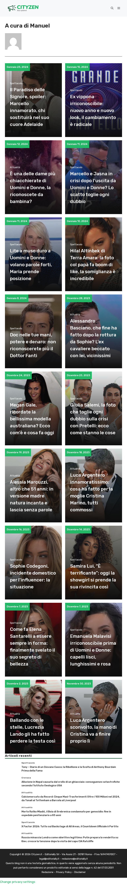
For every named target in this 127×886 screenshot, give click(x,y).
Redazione (47, 872)
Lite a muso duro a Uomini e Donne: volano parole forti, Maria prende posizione (31, 264)
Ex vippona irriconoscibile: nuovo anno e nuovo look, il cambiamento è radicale (93, 110)
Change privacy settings (17, 882)
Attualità (15, 167)
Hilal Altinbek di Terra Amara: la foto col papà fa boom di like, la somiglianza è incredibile (92, 264)
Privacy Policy (64, 872)
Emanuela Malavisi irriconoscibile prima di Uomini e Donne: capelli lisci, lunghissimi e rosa (93, 650)
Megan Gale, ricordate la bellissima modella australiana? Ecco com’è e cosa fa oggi (32, 418)
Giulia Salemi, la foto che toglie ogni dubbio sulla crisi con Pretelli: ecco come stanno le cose (93, 418)
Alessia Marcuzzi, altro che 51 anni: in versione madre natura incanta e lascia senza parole (31, 495)
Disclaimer (80, 872)
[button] (112, 8)
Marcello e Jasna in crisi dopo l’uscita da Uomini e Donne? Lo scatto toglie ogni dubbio (93, 187)
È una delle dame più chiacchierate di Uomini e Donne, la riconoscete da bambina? (32, 187)
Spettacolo (16, 83)
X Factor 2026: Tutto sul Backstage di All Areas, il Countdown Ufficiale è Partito (69, 826)
